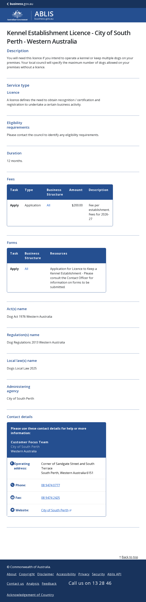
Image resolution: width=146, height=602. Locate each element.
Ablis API (114, 574)
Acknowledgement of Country (30, 595)
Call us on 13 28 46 (90, 583)
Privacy (84, 574)
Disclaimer (45, 574)
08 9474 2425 (50, 498)
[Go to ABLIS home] (30, 15)
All (48, 205)
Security (98, 574)
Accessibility (66, 574)
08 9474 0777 (50, 485)
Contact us (15, 584)
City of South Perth (56, 510)
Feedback (49, 584)
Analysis (33, 584)
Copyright (27, 574)
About (12, 574)
